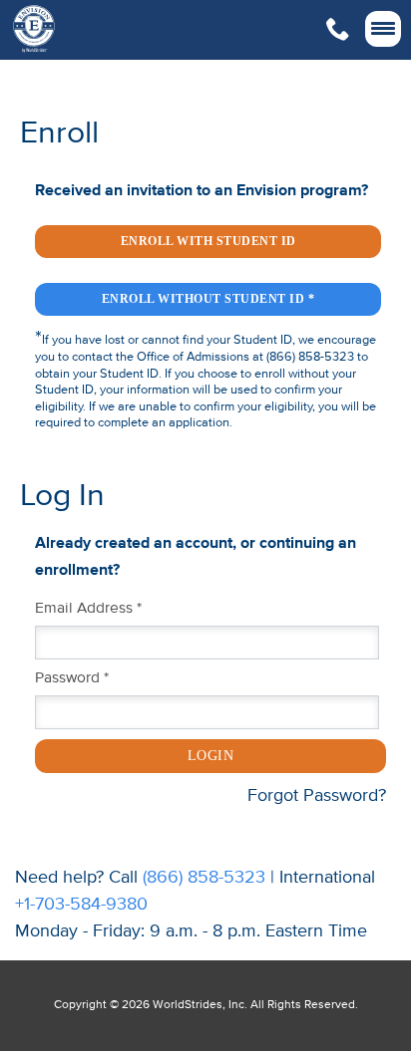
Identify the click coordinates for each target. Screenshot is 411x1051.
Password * (72, 678)
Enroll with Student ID (208, 241)
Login (211, 755)
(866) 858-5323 (204, 878)
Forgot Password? (316, 796)
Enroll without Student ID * (208, 299)
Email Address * (88, 609)
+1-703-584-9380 (81, 905)
